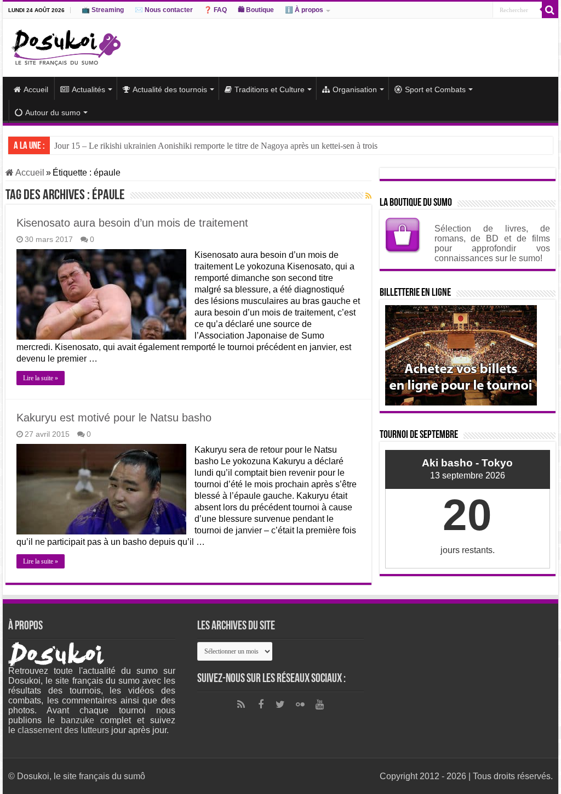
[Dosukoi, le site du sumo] (66, 45)
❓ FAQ (215, 10)
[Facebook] (261, 704)
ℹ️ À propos (304, 10)
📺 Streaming (103, 10)
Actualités (88, 89)
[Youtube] (320, 704)
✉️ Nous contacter (164, 10)
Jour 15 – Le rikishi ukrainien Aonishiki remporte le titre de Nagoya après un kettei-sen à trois (215, 145)
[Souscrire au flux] (368, 196)
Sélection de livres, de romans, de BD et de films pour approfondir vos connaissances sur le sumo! (492, 243)
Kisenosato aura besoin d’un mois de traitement (132, 223)
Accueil (36, 89)
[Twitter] (280, 704)
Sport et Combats (435, 89)
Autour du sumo (53, 112)
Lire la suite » (40, 378)
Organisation (355, 89)
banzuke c (83, 720)
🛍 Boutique (256, 10)
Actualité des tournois (170, 89)
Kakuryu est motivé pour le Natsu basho (113, 418)
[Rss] (241, 704)
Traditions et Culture (269, 89)
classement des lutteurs (63, 730)
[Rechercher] (550, 10)
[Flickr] (300, 704)
